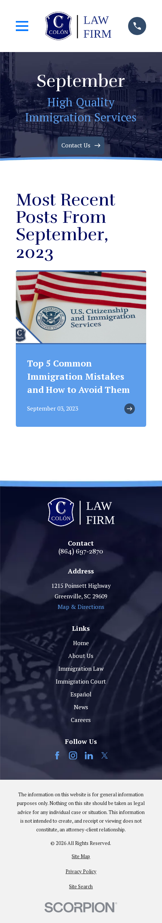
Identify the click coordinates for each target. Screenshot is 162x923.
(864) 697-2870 (80, 551)
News (81, 707)
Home (81, 643)
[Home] (78, 26)
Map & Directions (81, 606)
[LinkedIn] (89, 755)
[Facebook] (57, 755)
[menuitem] (81, 856)
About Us (80, 655)
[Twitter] (105, 755)
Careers (81, 720)
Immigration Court (81, 681)
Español (81, 694)
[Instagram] (73, 755)
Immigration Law (81, 668)
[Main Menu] (22, 26)
